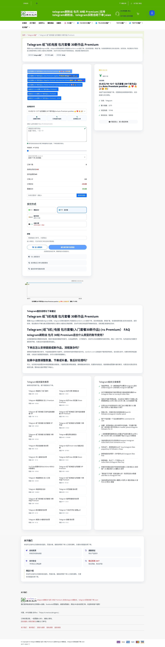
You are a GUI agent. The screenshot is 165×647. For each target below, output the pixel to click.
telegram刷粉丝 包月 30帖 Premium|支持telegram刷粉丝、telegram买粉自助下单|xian (67, 600)
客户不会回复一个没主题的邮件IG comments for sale (118, 420)
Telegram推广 (104, 23)
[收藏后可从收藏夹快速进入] (152, 13)
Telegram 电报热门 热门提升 (38, 391)
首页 (23, 35)
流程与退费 (41, 627)
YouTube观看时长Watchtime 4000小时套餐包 (41, 467)
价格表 (24, 23)
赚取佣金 (51, 23)
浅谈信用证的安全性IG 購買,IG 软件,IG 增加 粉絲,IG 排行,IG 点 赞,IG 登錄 (119, 481)
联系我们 (32, 627)
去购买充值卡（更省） (39, 225)
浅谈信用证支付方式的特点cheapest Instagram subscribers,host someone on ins (117, 441)
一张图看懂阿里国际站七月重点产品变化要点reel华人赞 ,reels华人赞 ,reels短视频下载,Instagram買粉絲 (119, 435)
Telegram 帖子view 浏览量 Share (70, 457)
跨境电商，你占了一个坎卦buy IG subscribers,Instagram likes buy (112, 461)
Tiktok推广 (120, 23)
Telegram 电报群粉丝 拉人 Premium (41, 400)
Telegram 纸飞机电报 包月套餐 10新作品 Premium (71, 479)
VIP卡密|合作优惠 (126, 16)
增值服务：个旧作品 (33, 147)
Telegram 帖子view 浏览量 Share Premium (70, 401)
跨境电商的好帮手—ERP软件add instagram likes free (118, 455)
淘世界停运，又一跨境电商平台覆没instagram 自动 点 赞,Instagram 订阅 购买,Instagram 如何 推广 (119, 387)
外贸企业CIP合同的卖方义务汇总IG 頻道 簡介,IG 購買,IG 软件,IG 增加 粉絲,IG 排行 (118, 406)
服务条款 (58, 627)
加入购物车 (38, 247)
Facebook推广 (85, 23)
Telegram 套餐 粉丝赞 (66, 520)
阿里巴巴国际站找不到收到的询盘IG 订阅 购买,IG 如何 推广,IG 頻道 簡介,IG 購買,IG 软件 (119, 468)
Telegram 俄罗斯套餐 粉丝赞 (69, 499)
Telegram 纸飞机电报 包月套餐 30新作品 (41, 435)
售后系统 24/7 (94, 561)
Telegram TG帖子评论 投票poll (69, 510)
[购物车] (138, 14)
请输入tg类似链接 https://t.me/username (40, 124)
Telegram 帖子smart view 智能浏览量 (71, 447)
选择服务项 (31, 106)
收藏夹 (59, 23)
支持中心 (42, 23)
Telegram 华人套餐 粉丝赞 (38, 457)
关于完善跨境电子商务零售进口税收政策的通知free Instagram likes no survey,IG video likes (118, 393)
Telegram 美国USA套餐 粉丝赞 (39, 520)
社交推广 (25, 27)
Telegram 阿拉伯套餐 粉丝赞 (38, 446)
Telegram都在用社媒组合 (68, 434)
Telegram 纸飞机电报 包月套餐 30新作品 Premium (41, 500)
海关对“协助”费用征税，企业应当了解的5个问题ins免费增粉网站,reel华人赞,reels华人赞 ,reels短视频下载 (119, 400)
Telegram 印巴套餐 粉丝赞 (68, 489)
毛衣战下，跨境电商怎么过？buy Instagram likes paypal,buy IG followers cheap (118, 448)
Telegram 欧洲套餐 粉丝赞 (38, 510)
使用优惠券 (81, 195)
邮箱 (28, 234)
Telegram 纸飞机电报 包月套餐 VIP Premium (71, 467)
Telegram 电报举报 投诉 (37, 489)
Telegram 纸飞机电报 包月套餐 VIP (41, 423)
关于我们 (33, 23)
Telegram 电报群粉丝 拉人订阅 (39, 478)
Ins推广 (70, 23)
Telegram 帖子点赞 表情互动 (69, 391)
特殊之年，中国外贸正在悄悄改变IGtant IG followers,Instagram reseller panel (116, 413)
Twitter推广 (137, 23)
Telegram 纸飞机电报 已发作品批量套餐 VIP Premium (72, 413)
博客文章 (123, 3)
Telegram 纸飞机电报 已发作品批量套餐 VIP (42, 413)
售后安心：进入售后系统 (119, 122)
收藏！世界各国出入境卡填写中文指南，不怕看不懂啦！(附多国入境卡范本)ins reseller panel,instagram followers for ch (119, 427)
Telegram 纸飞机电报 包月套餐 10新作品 (71, 424)
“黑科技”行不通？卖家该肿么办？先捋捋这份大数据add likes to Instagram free (118, 474)
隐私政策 (50, 627)
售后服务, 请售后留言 (28, 621)
